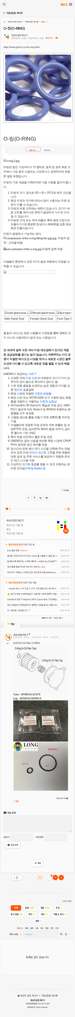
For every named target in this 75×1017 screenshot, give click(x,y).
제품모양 (32, 150)
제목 (26, 928)
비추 (57, 928)
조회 (41, 928)
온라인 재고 (36, 452)
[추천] (6, 509)
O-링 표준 (31, 377)
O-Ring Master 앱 (35, 468)
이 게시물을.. (66, 490)
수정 (36, 928)
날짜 (31, 928)
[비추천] (68, 509)
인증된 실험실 (48, 401)
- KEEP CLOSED (67, 901)
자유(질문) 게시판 (14, 13)
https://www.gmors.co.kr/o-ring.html (21, 47)
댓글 (16, 801)
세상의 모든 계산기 (29, 995)
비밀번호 (40, 837)
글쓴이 (6, 837)
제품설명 (47, 150)
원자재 (18, 389)
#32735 (54, 637)
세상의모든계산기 (19, 35)
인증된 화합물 (43, 393)
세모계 (63, 4)
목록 (37, 863)
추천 (52, 928)
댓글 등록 (14, 845)
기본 (20, 928)
